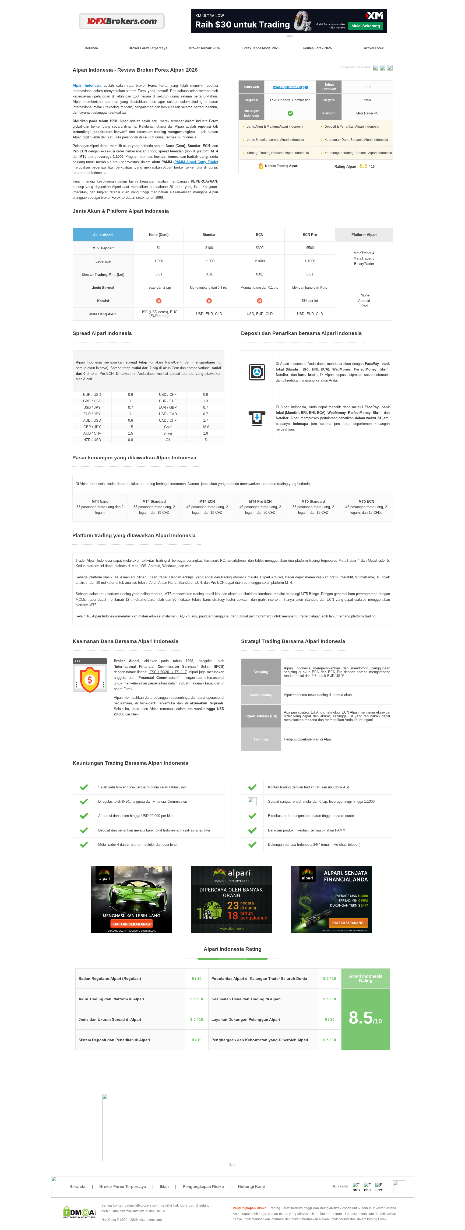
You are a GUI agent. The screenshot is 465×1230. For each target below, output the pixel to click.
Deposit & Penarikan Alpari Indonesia (352, 126)
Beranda (77, 1186)
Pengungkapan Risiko (203, 1186)
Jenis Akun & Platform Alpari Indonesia (275, 126)
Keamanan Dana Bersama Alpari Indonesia (356, 140)
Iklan (164, 1186)
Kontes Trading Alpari (281, 166)
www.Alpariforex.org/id (290, 87)
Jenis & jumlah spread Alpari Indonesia (275, 140)
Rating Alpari (345, 167)
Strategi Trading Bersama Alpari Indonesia (278, 153)
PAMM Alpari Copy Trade (195, 162)
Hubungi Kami (251, 1186)
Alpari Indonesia (87, 85)
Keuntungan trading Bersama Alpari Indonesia (358, 153)
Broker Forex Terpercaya (122, 1186)
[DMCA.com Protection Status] (79, 1216)
